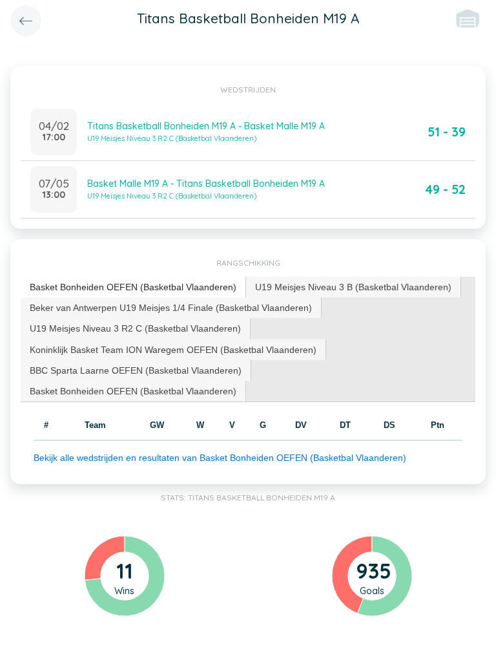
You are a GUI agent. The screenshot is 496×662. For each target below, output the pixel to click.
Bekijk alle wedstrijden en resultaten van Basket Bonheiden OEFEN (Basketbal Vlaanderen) (220, 458)
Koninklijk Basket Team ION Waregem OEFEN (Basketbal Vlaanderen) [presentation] (173, 350)
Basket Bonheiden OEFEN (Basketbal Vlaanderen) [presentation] (133, 287)
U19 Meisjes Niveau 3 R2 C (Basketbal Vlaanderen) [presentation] (135, 328)
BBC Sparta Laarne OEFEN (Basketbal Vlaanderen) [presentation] (136, 370)
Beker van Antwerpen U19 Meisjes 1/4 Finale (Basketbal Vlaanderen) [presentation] (171, 308)
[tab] (133, 287)
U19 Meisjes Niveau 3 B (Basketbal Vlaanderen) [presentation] (353, 287)
